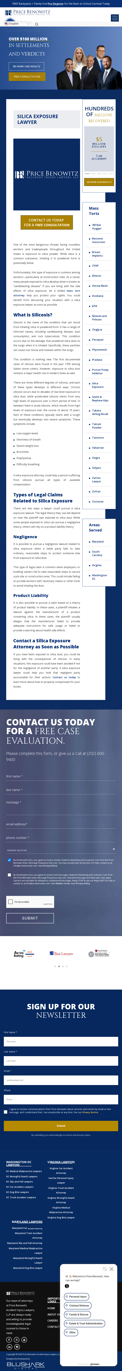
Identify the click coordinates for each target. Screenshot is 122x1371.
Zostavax (98, 501)
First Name (10, 1032)
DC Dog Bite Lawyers (17, 1192)
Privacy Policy (50, 865)
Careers (52, 1320)
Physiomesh (99, 349)
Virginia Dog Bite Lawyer (61, 1217)
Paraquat (98, 339)
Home (51, 1308)
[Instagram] (17, 1347)
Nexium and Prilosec (99, 317)
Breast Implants (97, 253)
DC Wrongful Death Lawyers (21, 1176)
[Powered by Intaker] (95, 1364)
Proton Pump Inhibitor (100, 371)
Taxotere (98, 437)
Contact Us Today (47, 222)
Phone (7, 1090)
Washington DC (99, 577)
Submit (61, 1125)
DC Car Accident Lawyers (19, 1186)
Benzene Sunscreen (98, 240)
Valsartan (98, 447)
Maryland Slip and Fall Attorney (24, 1243)
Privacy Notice (90, 1112)
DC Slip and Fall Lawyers (19, 1181)
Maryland (98, 541)
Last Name (10, 1051)
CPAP (95, 265)
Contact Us (55, 1327)
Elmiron (96, 275)
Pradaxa (97, 359)
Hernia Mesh (100, 286)
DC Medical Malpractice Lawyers (24, 1171)
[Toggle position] (104, 1269)
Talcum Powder (97, 425)
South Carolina (97, 553)
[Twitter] (16, 1340)
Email (7, 1070)
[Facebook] (9, 1340)
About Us (53, 1314)
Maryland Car (27, 1228)
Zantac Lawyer (96, 479)
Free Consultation (27, 76)
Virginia (96, 565)
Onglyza (97, 329)
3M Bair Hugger (97, 226)
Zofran (96, 491)
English (13, 23)
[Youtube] (24, 1340)
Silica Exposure (98, 385)
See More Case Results (26, 66)
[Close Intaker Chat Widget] (111, 1269)
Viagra (96, 458)
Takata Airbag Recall (100, 412)
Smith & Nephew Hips (100, 398)
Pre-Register (56, 3)
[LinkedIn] (9, 1347)
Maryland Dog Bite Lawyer (27, 1267)
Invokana (97, 296)
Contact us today (64, 677)
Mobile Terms (63, 883)
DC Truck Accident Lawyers (21, 1197)
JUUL (95, 306)
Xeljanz (96, 468)
